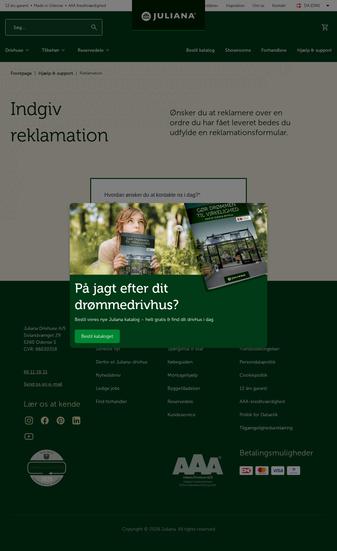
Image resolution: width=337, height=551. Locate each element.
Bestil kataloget (97, 336)
